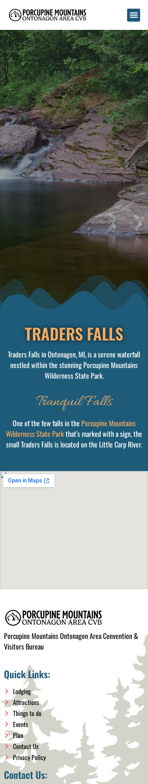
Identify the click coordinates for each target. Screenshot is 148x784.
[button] (133, 15)
